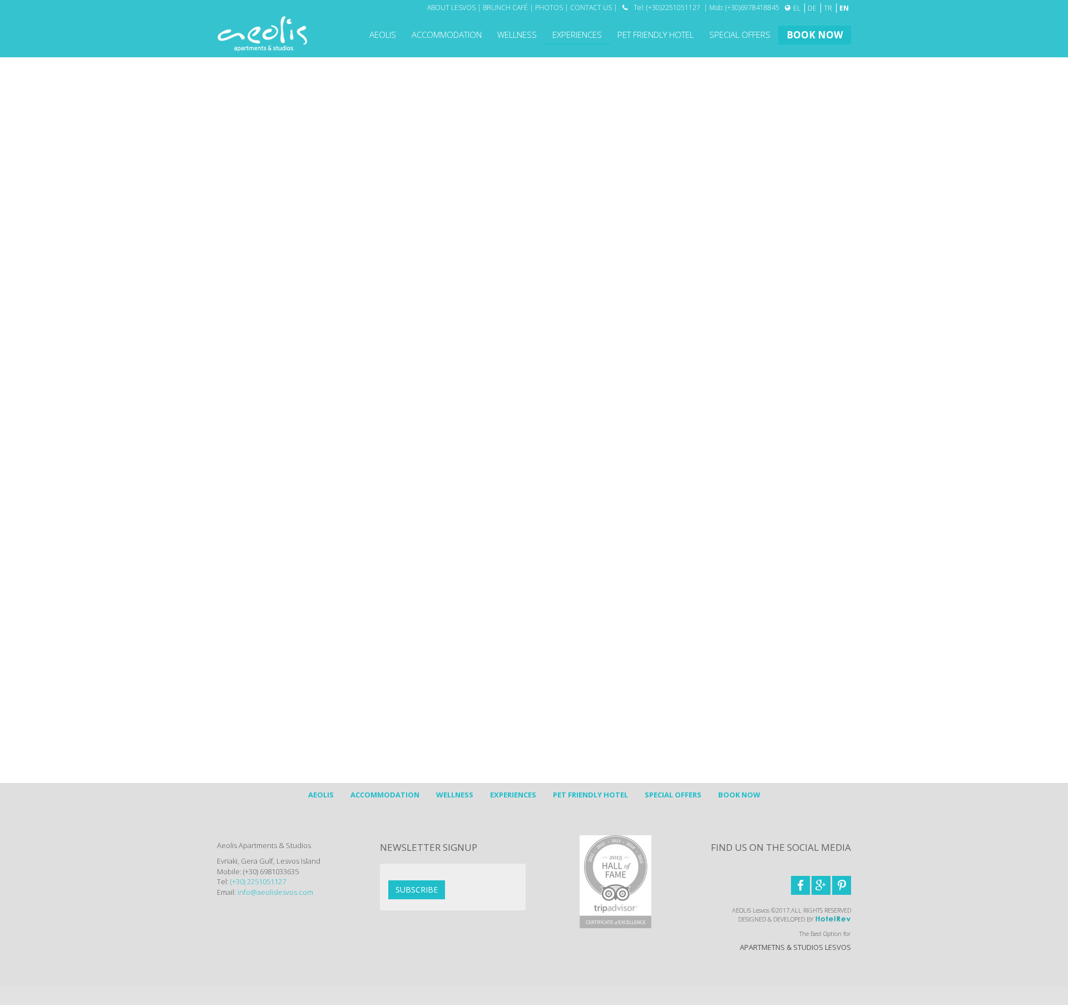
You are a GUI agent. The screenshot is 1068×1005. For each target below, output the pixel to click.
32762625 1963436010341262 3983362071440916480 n (644, 685)
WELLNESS (517, 34)
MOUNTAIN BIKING (259, 209)
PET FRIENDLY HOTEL (655, 34)
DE (813, 8)
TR (829, 8)
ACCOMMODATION (447, 34)
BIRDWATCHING (254, 137)
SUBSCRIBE (416, 889)
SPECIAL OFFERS (739, 34)
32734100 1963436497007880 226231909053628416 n (625, 685)
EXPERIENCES (577, 34)
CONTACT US (591, 7)
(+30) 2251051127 (257, 881)
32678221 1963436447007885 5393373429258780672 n (605, 685)
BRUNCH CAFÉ (505, 7)
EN (844, 8)
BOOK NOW (815, 34)
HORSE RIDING (252, 185)
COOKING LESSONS (262, 233)
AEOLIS (382, 34)
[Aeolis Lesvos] (262, 32)
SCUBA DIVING (252, 161)
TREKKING (243, 113)
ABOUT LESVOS (451, 7)
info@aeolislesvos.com (284, 348)
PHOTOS (549, 7)
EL (797, 8)
